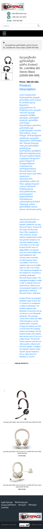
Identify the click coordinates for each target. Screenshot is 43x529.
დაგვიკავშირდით (8, 505)
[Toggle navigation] (4, 33)
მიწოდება (32, 505)
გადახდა (5, 507)
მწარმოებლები (21, 502)
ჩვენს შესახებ (7, 502)
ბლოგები (22, 505)
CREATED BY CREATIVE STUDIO (33, 524)
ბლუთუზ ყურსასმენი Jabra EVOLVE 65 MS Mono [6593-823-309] (22, 422)
